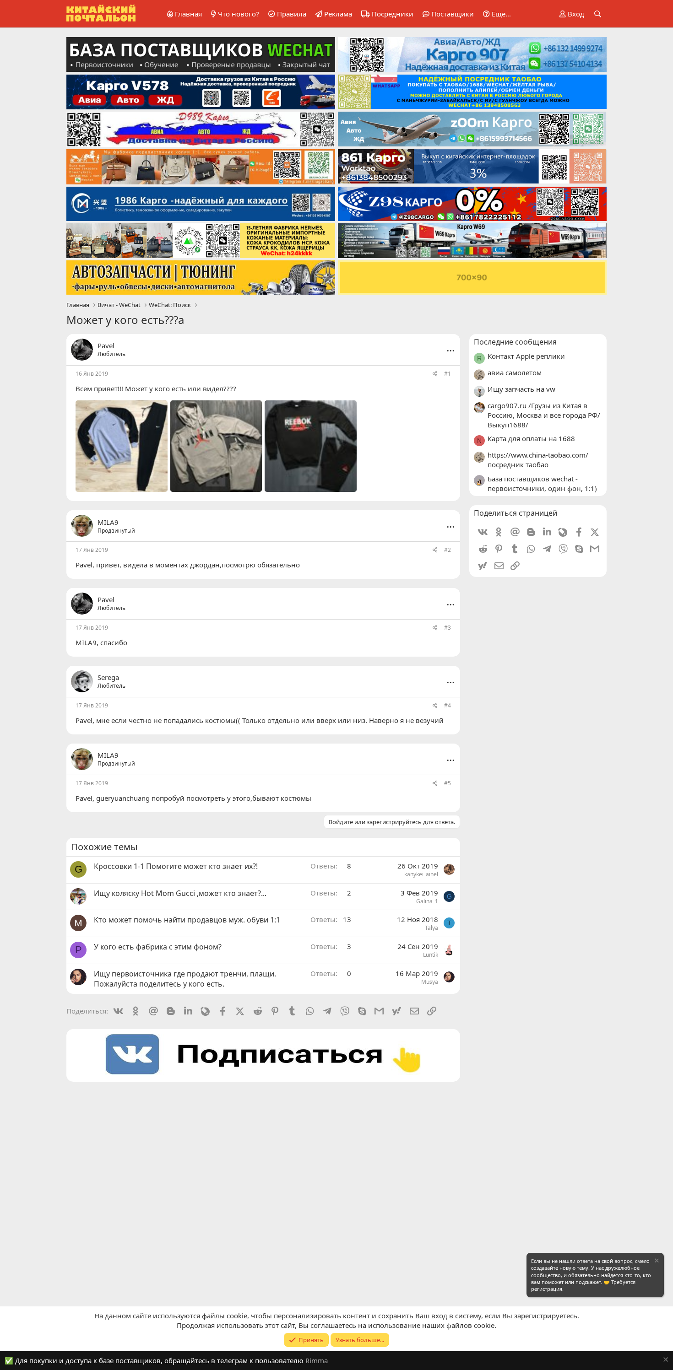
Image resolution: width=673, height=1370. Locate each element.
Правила (291, 13)
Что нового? (238, 13)
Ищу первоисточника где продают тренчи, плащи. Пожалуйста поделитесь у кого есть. (185, 979)
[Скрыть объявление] (656, 1261)
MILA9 (86, 642)
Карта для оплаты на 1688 (531, 438)
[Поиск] (598, 13)
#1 (447, 374)
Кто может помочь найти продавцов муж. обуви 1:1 (187, 920)
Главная (188, 13)
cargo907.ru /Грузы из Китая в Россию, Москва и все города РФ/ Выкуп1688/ (544, 415)
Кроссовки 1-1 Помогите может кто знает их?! (176, 866)
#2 (447, 550)
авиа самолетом (515, 372)
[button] (495, 13)
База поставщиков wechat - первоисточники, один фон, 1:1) (542, 483)
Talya (431, 928)
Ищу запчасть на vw (521, 389)
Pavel (106, 345)
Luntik (430, 955)
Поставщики (452, 13)
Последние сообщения (515, 342)
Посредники (392, 13)
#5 (447, 783)
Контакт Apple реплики (526, 356)
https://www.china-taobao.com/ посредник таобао (538, 459)
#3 (447, 627)
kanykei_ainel (421, 874)
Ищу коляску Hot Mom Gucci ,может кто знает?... (180, 893)
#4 (447, 705)
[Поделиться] (435, 374)
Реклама (338, 13)
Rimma (316, 1360)
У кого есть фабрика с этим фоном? (158, 947)
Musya (429, 982)
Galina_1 (427, 901)
